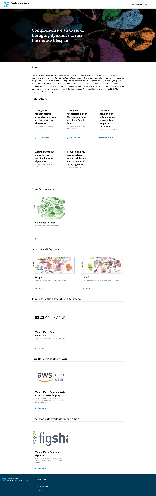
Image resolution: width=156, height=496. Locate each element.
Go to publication (43, 138)
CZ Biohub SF (42, 486)
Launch (39, 239)
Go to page (40, 348)
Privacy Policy (42, 490)
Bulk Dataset (137, 4)
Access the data (42, 408)
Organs (147, 4)
